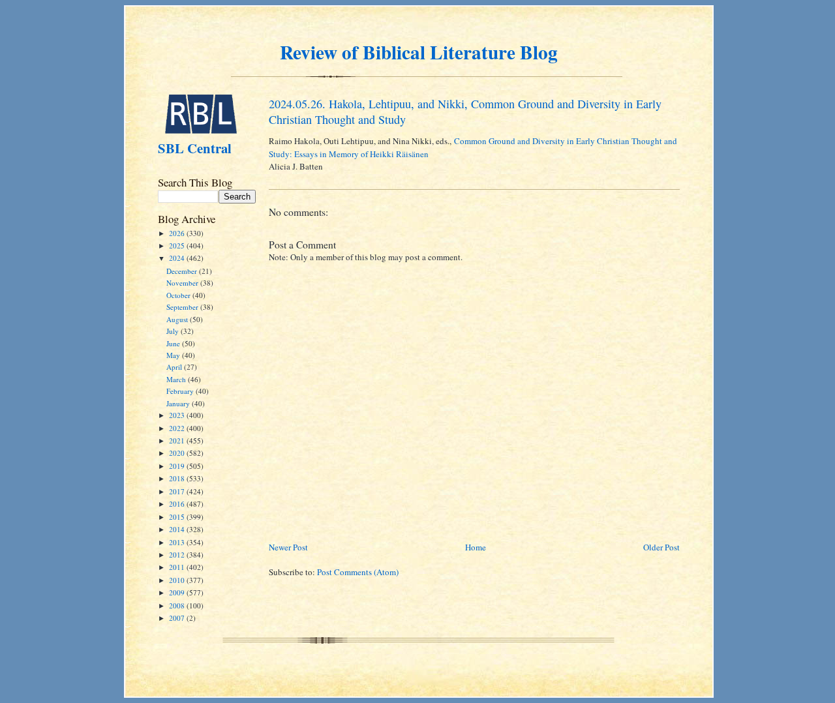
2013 (178, 542)
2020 (178, 453)
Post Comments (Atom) (358, 572)
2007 (178, 618)
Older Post (661, 547)
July (173, 331)
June (174, 343)
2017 (178, 491)
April (175, 367)
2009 (178, 592)
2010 (178, 580)
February (181, 391)
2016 (178, 504)
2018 (178, 478)
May (174, 355)
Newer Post (288, 547)
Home (475, 547)
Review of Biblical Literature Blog (419, 52)
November (183, 283)
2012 (178, 555)
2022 (178, 428)
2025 (178, 245)
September (183, 307)
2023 (178, 415)
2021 (178, 440)
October (179, 295)
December (182, 271)
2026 (178, 233)
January (179, 403)
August (178, 319)
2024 (178, 258)
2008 (178, 605)
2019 (178, 466)
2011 (178, 567)
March (177, 379)
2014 (178, 529)
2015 (178, 517)
